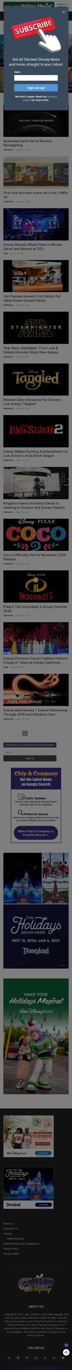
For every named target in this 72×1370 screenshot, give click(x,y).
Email (17, 72)
